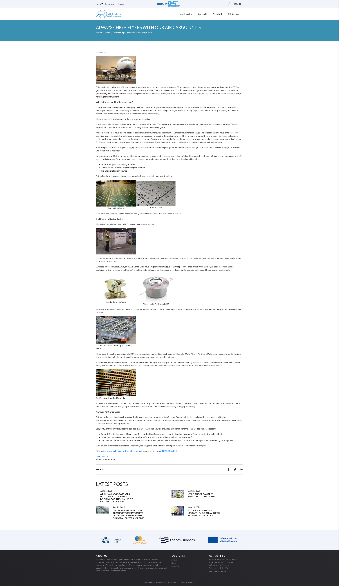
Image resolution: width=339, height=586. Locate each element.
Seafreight (202, 14)
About (174, 560)
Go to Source (102, 456)
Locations (109, 4)
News (121, 4)
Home (99, 32)
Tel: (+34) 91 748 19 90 (218, 568)
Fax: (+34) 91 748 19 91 (218, 571)
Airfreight (217, 14)
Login (237, 4)
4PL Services (233, 14)
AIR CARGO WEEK (168, 451)
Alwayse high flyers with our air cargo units (123, 451)
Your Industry (186, 14)
